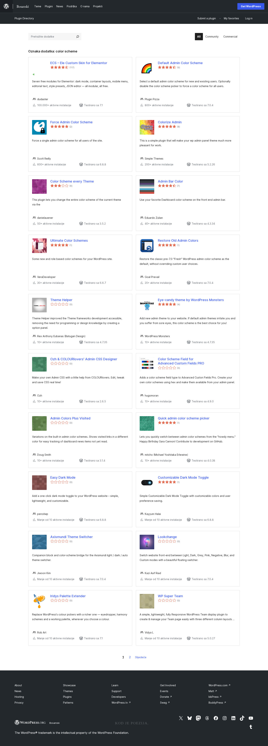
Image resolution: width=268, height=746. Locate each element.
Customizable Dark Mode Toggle (183, 477)
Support (116, 691)
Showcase (69, 685)
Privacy (19, 702)
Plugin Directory (24, 18)
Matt (213, 691)
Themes (68, 691)
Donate (166, 696)
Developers (119, 696)
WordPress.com (220, 685)
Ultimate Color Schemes (69, 240)
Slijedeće (140, 657)
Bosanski (54, 722)
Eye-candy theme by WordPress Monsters (191, 300)
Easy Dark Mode (62, 477)
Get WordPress (251, 6)
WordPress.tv (121, 702)
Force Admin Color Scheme (71, 122)
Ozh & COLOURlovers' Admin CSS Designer (83, 359)
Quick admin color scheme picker (183, 418)
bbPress (215, 696)
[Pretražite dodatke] (77, 36)
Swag (165, 702)
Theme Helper (61, 300)
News (18, 691)
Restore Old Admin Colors (178, 240)
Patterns (68, 702)
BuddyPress (217, 702)
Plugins (67, 696)
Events (164, 691)
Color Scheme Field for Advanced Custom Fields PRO (181, 361)
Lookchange (167, 537)
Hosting (19, 696)
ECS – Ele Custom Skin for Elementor (78, 63)
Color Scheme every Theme (72, 181)
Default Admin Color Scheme (180, 63)
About (18, 685)
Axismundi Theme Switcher (71, 537)
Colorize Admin (170, 122)
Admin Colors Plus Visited (70, 418)
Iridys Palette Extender (68, 596)
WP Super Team (170, 596)
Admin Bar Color (170, 181)
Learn (115, 685)
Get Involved (168, 685)
